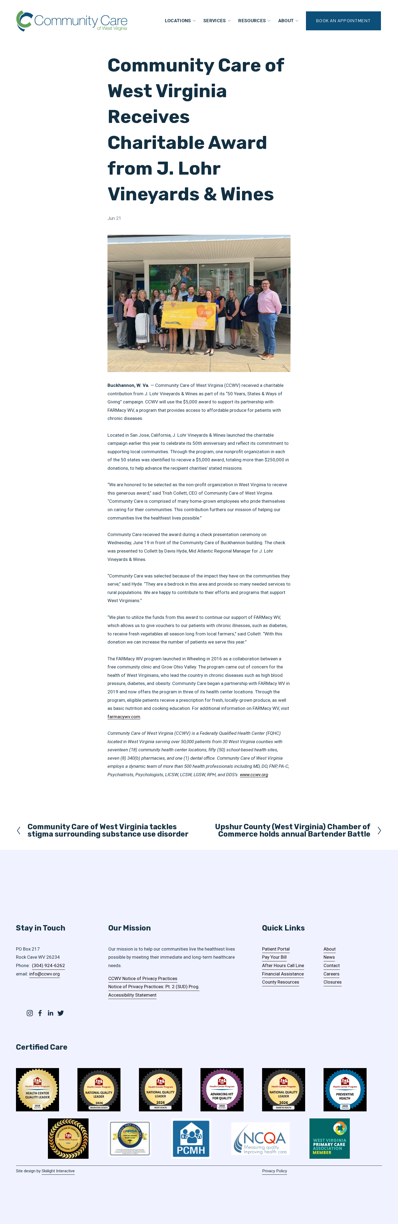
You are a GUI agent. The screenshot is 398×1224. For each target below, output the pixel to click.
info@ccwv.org (44, 974)
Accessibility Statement (132, 995)
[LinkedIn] (50, 1013)
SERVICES (214, 20)
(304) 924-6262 (48, 965)
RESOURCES (252, 20)
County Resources (280, 982)
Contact (332, 965)
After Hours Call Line (283, 965)
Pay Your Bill (274, 957)
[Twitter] (60, 1013)
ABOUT (286, 20)
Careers (332, 974)
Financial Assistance (283, 974)
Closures (333, 982)
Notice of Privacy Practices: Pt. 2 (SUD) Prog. (154, 986)
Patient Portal (276, 949)
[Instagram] (30, 1013)
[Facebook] (40, 1013)
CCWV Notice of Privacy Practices (142, 978)
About (330, 949)
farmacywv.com (123, 716)
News (329, 957)
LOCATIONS (178, 20)
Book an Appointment (343, 20)
